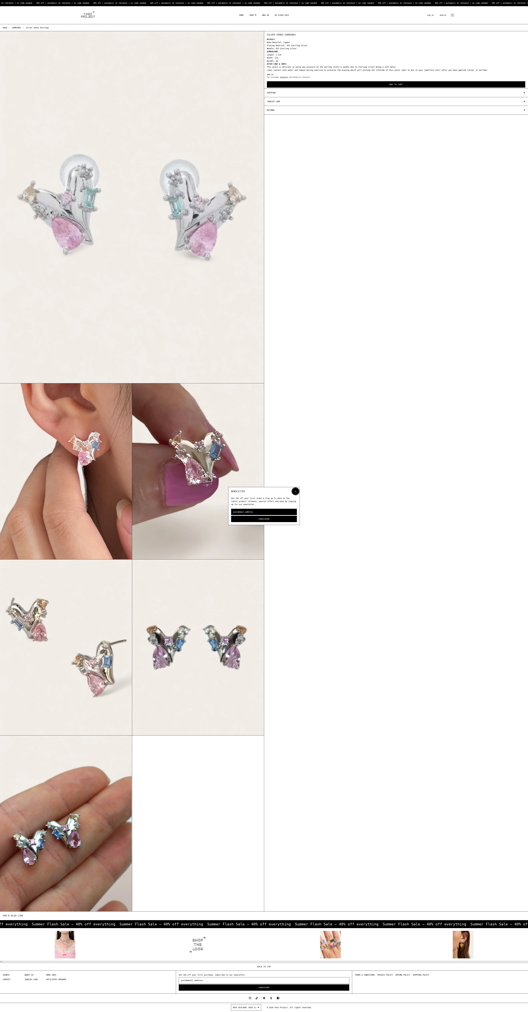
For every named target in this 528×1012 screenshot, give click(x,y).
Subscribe (264, 519)
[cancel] (295, 491)
